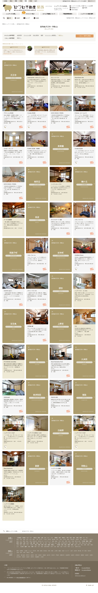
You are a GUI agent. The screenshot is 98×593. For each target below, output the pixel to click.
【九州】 (22, 546)
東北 (11, 1)
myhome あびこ (8, 290)
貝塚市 (23, 556)
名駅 (41, 543)
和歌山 (84, 466)
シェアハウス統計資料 (87, 14)
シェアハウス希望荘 (9, 504)
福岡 (26, 546)
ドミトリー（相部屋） (51, 35)
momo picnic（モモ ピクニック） (36, 77)
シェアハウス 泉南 (56, 468)
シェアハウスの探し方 (76, 5)
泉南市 (27, 556)
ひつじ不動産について (49, 14)
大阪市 (18, 555)
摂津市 (32, 556)
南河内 (89, 550)
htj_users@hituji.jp (86, 567)
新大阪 (45, 550)
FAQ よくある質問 (88, 5)
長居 (37, 217)
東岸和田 (37, 395)
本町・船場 (39, 550)
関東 (16, 1)
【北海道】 (19, 537)
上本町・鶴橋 (57, 550)
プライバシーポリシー (80, 575)
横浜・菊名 (25, 541)
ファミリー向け (30, 14)
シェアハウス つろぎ (9, 433)
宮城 (39, 537)
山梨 (24, 543)
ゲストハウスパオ (32, 290)
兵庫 (42, 544)
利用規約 (77, 573)
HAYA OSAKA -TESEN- (57, 113)
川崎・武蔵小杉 (33, 541)
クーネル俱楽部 (8, 219)
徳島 (69, 544)
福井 (34, 543)
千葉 (67, 537)
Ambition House (79, 255)
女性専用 (19, 35)
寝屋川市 (62, 555)
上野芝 (61, 324)
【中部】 (83, 541)
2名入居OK (36, 35)
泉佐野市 (68, 555)
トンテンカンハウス (56, 184)
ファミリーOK (27, 35)
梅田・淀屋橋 (20, 550)
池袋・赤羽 (25, 539)
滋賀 (49, 544)
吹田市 (32, 555)
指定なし (61, 35)
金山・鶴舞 (57, 543)
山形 (42, 537)
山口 (75, 544)
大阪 (36, 544)
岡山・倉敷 (83, 544)
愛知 (87, 541)
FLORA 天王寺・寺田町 (33, 148)
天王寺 (13, 75)
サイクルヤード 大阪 (56, 219)
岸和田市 (77, 555)
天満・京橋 (50, 550)
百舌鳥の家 (30, 326)
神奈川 (63, 537)
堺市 (61, 288)
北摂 (71, 550)
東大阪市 (23, 555)
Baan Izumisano (8, 468)
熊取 (84, 395)
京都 (39, 544)
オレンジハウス (55, 77)
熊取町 (82, 555)
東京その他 (77, 541)
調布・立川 (19, 541)
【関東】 (56, 537)
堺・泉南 (84, 550)
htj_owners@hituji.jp (86, 570)
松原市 (86, 555)
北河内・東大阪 (77, 550)
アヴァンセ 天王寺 (8, 113)
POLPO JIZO (54, 397)
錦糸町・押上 (79, 539)
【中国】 (58, 544)
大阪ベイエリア (65, 550)
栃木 (74, 537)
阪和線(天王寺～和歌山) (23, 24)
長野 (90, 541)
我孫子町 (13, 253)
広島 (62, 544)
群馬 (81, 537)
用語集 (85, 7)
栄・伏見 (45, 543)
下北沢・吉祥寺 (47, 539)
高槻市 (44, 555)
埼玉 (71, 537)
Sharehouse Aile (79, 77)
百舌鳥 (13, 324)
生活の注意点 (74, 9)
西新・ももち (71, 546)
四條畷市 (37, 556)
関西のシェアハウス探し (8, 24)
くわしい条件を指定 (85, 36)
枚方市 (48, 555)
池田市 (72, 555)
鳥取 (72, 544)
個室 (42, 35)
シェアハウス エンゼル (81, 290)
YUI (76, 326)
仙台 (48, 537)
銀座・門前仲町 (70, 539)
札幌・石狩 (29, 537)
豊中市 (27, 555)
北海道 (5, 1)
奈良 (46, 544)
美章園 (61, 146)
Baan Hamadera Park (57, 362)
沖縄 (32, 546)
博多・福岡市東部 (45, 546)
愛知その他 (84, 543)
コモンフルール (79, 219)
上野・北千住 (39, 539)
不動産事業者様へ (68, 14)
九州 (35, 1)
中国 (30, 1)
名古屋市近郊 (64, 543)
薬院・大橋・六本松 (62, 546)
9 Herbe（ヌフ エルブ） (81, 113)
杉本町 (61, 253)
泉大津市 (19, 556)
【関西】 (32, 544)
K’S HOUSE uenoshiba (10, 362)
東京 (60, 537)
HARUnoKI (7, 397)
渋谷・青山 (85, 537)
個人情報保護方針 (21, 577)
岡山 (66, 544)
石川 (28, 543)
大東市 (91, 555)
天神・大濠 (53, 546)
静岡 (18, 543)
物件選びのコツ (75, 7)
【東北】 (35, 537)
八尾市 (42, 556)
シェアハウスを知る (60, 6)
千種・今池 (50, 543)
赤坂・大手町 (63, 539)
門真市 (57, 555)
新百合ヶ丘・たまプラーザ (44, 541)
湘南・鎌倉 (54, 541)
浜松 (73, 543)
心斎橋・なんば (27, 550)
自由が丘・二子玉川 (88, 539)
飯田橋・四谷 (55, 539)
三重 (31, 543)
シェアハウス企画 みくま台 (34, 433)
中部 (21, 1)
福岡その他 (77, 546)
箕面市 (40, 555)
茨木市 (53, 555)
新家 (37, 466)
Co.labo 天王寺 (31, 113)
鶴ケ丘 (84, 182)
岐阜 (21, 543)
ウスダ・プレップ (8, 148)
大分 (29, 546)
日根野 (61, 430)
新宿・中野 (19, 539)
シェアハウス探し (11, 14)
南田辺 (37, 182)
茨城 (77, 537)
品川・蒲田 (32, 539)
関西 (26, 1)
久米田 (84, 359)
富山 (37, 543)
